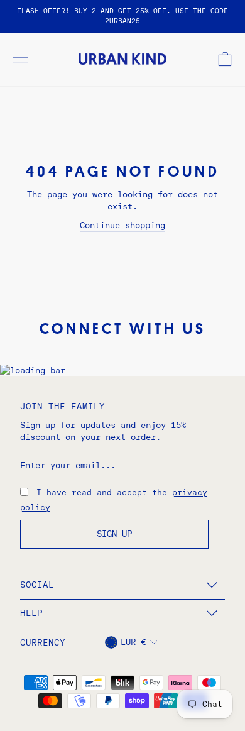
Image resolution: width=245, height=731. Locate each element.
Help (31, 613)
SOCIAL (37, 585)
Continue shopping (122, 225)
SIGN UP (114, 534)
